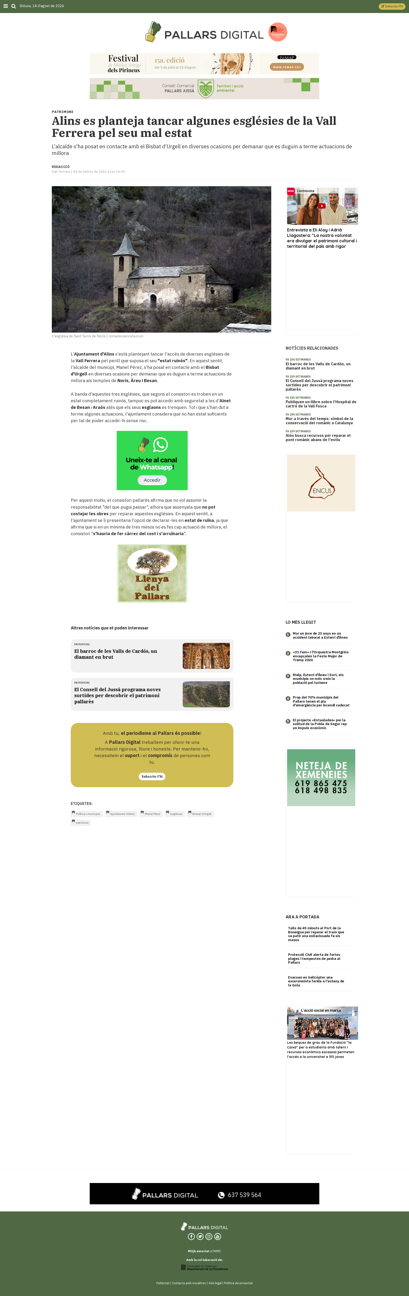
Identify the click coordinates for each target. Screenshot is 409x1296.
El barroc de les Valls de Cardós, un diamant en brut (318, 365)
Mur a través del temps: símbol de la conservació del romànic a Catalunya (319, 420)
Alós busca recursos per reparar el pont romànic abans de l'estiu (318, 437)
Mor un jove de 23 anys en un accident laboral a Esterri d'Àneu (320, 635)
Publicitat (162, 1283)
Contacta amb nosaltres (189, 1283)
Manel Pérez (152, 814)
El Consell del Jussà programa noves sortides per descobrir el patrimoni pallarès (117, 695)
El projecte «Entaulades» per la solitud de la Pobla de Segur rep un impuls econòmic (320, 724)
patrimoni (82, 644)
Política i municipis (88, 814)
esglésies (176, 814)
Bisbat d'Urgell (201, 814)
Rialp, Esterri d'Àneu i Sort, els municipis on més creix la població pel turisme (318, 679)
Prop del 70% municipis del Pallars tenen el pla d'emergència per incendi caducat (321, 701)
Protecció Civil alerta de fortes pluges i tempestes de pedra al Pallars (314, 958)
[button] (392, 6)
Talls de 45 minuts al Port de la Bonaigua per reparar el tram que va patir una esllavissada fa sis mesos (316, 934)
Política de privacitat (238, 1283)
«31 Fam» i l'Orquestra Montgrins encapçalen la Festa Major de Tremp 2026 (321, 656)
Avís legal (215, 1283)
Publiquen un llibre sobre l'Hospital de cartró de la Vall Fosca (321, 403)
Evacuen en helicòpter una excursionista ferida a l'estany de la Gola (316, 981)
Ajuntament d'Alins (122, 814)
